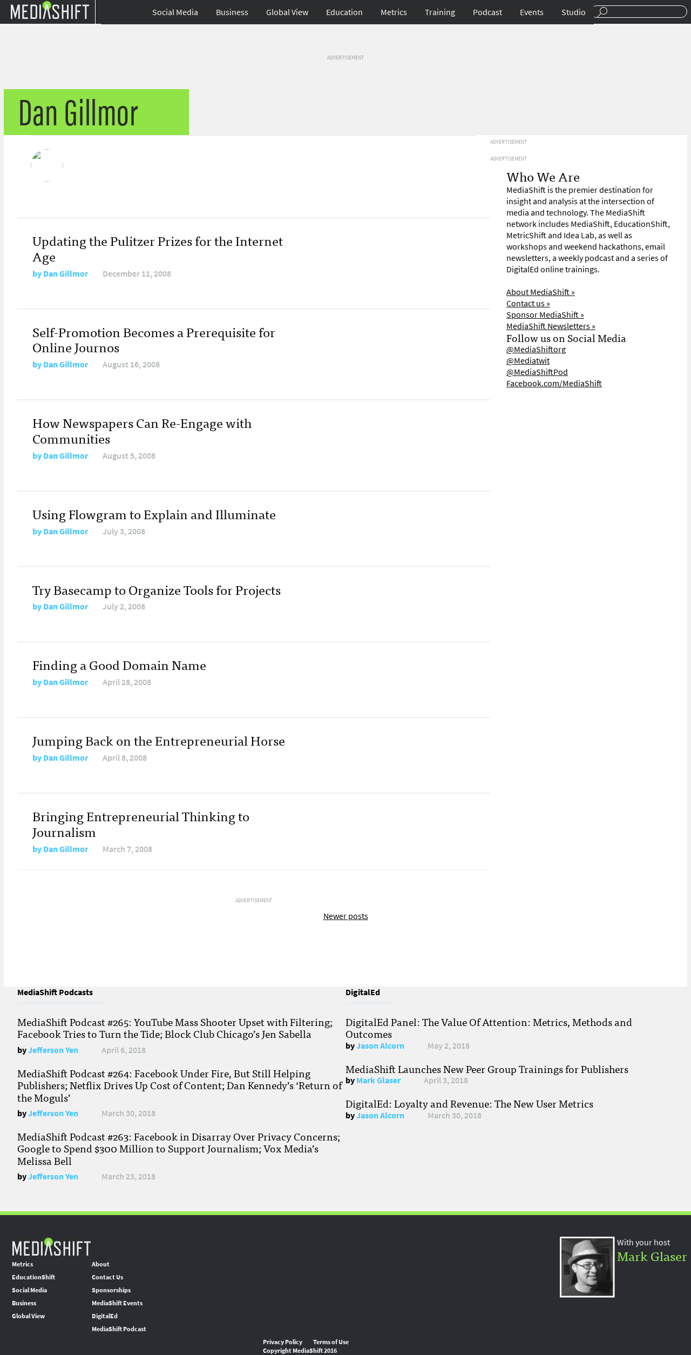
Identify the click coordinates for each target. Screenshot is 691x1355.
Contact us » (528, 303)
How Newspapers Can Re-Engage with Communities (142, 430)
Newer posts (345, 916)
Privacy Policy (282, 1342)
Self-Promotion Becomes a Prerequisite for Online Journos (153, 339)
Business (232, 12)
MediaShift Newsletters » (550, 326)
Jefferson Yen (53, 1050)
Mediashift (49, 9)
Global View (287, 12)
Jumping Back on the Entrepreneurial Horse (158, 739)
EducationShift (33, 1277)
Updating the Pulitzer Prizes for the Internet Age (157, 248)
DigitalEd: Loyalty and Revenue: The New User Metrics (469, 1103)
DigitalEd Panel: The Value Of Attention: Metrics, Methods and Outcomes (489, 1028)
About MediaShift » (540, 292)
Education (344, 12)
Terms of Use (331, 1342)
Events (532, 12)
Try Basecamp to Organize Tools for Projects (156, 589)
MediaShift (51, 1246)
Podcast (487, 12)
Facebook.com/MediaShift (554, 383)
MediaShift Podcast (119, 1329)
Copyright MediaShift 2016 (300, 1350)
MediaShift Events (117, 1303)
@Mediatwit (528, 360)
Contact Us (107, 1277)
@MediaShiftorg (536, 349)
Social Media (175, 12)
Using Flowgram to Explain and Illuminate (154, 513)
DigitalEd (105, 1316)
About (101, 1264)
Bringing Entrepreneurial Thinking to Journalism (140, 823)
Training (440, 12)
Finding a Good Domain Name (119, 664)
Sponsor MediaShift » (545, 314)
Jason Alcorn (380, 1045)
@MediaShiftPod (537, 372)
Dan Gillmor (65, 273)
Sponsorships (111, 1290)
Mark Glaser (378, 1080)
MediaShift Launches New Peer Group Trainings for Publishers (487, 1069)
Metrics (394, 12)
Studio (573, 12)
